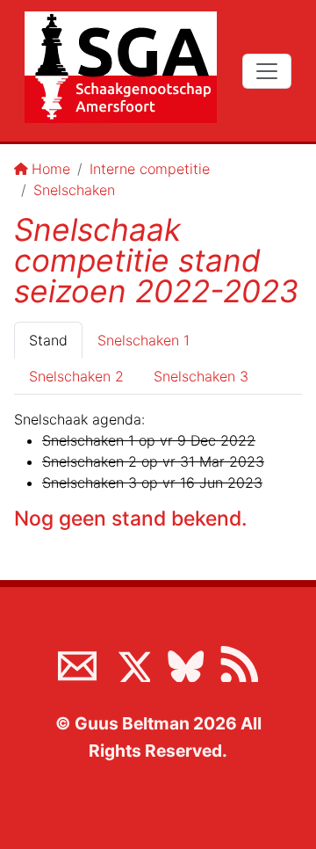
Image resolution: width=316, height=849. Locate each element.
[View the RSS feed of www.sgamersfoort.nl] (238, 662)
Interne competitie (150, 169)
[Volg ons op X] (130, 662)
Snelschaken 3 (201, 376)
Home (51, 169)
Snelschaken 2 (76, 376)
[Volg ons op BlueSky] (185, 662)
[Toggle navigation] (266, 71)
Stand (48, 340)
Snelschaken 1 (143, 340)
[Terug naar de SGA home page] (121, 67)
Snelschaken (74, 190)
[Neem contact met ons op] (77, 662)
